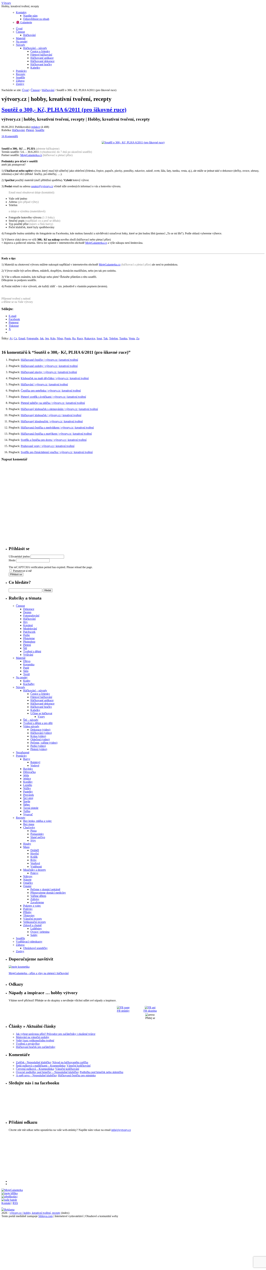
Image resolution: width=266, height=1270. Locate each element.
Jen (47, 338)
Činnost (20, 31)
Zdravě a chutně (32, 925)
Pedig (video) (38, 745)
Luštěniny (36, 928)
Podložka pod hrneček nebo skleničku (101, 1072)
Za (137, 338)
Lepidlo (27, 785)
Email (21, 338)
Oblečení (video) (40, 739)
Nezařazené (22, 752)
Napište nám (30, 15)
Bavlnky (28, 768)
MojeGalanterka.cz (31, 155)
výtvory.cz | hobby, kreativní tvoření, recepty (35, 1212)
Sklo (25, 670)
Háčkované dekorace (42, 61)
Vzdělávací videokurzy (29, 941)
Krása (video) (38, 736)
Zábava (20, 80)
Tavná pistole (30, 807)
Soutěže (20, 77)
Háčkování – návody (35, 48)
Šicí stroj (28, 798)
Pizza (33, 830)
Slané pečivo (37, 837)
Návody (20, 44)
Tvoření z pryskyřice (28, 1043)
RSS (15, 1203)
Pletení (30, 130)
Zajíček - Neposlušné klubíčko (33, 1062)
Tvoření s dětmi (32, 651)
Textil (26, 674)
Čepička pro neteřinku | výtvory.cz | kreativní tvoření (51, 390)
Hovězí (34, 853)
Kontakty (21, 12)
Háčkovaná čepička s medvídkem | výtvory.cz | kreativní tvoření (57, 427)
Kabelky (35, 67)
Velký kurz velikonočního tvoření (35, 1040)
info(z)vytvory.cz (121, 1129)
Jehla (26, 775)
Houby (27, 843)
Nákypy (27, 876)
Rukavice (89, 338)
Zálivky (34, 899)
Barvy (26, 759)
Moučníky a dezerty (34, 869)
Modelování (30, 628)
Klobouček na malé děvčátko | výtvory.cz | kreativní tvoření (55, 378)
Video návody (31, 726)
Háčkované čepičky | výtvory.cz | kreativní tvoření (49, 359)
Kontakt (6, 1203)
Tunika (123, 338)
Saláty (33, 935)
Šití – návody (30, 719)
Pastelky (28, 791)
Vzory (41, 716)
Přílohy (27, 912)
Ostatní (27, 886)
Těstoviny (29, 915)
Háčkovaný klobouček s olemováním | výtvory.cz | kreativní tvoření (59, 409)
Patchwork (29, 631)
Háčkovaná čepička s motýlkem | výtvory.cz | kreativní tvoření (56, 433)
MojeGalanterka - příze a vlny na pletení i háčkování (39, 973)
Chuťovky (29, 827)
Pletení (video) (38, 749)
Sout (99, 338)
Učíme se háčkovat (41, 713)
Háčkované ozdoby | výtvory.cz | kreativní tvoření (49, 365)
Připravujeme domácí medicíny (48, 892)
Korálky (28, 781)
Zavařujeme (37, 902)
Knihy (26, 680)
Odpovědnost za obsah (36, 18)
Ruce (80, 338)
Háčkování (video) (41, 732)
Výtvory (6, 3)
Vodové (34, 765)
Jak (42, 338)
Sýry (33, 840)
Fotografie (32, 338)
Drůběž (34, 850)
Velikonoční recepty (34, 922)
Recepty (20, 74)
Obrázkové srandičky (35, 948)
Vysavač (28, 814)
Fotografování (31, 615)
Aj (10, 338)
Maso (26, 847)
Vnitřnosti (36, 866)
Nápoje (27, 879)
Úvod (19, 28)
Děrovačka (29, 772)
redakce (35, 126)
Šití (25, 648)
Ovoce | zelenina (39, 931)
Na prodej (21, 41)
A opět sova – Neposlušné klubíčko (36, 1075)
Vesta (132, 338)
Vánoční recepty (32, 918)
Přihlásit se (16, 574)
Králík (34, 856)
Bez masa (28, 824)
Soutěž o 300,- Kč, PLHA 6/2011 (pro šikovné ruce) (63, 109)
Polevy (34, 873)
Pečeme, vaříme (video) (43, 742)
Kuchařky (29, 684)
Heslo (12, 560)
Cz (15, 338)
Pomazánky (37, 833)
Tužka (26, 811)
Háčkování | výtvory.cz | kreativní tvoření (44, 384)
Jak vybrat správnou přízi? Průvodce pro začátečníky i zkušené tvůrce (55, 1033)
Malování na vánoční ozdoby (32, 1037)
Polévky (28, 908)
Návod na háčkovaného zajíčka (70, 1062)
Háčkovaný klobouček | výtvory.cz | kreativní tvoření (51, 415)
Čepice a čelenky (40, 51)
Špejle (26, 801)
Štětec (26, 804)
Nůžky (27, 788)
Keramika (28, 664)
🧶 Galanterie (24, 22)
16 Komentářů (9, 136)
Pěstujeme (29, 638)
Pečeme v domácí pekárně (45, 889)
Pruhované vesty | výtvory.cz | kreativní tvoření (47, 446)
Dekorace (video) (40, 729)
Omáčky (28, 882)
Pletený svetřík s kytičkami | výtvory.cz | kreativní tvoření (53, 396)
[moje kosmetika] (19, 966)
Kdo (52, 338)
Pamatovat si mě (22, 570)
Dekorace (28, 609)
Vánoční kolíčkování (78, 1065)
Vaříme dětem (38, 895)
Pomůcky (21, 70)
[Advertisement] (117, 1157)
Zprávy (20, 83)
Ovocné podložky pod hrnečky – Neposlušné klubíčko (47, 1072)
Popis (67, 338)
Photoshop (29, 641)
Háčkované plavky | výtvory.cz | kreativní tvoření (49, 372)
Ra (73, 338)
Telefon (113, 338)
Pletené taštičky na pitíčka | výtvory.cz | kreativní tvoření (53, 402)
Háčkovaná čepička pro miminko (77, 1075)
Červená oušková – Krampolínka (35, 1068)
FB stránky (123, 1010)
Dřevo (26, 661)
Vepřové (35, 863)
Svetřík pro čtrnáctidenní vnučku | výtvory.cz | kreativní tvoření (57, 452)
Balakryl (35, 762)
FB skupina (150, 1010)
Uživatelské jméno (19, 556)
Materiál (20, 38)
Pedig (26, 635)
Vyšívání (28, 654)
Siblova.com (45, 1216)
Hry (25, 622)
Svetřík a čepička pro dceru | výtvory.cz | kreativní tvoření (53, 439)
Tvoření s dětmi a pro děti (37, 723)
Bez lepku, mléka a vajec (37, 820)
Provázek (28, 794)
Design (27, 612)
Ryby (33, 860)
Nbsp (60, 338)
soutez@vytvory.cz (42, 186)
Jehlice (27, 778)
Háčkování (29, 35)
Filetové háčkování (41, 54)
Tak (105, 338)
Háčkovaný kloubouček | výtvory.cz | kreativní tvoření (52, 421)
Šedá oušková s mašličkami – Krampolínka (40, 1065)
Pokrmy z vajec (32, 905)
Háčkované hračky (41, 64)
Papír (26, 667)
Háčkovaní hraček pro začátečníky (35, 1046)
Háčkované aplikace (42, 57)
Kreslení (28, 625)
